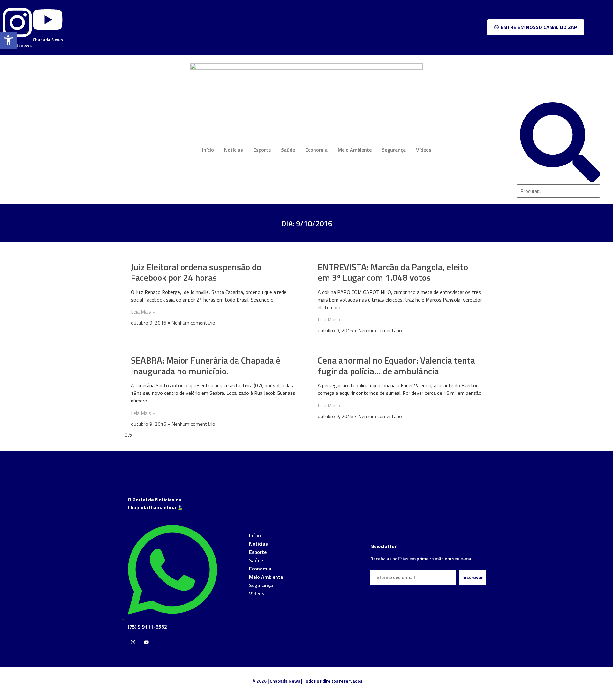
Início (208, 150)
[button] (8, 40)
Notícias (233, 150)
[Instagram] (133, 642)
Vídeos (423, 150)
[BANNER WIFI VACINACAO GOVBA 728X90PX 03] (306, 68)
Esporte (262, 150)
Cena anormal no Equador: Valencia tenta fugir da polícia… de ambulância (396, 365)
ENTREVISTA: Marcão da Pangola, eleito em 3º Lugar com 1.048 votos (393, 272)
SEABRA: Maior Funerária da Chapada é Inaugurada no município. (205, 365)
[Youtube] (146, 642)
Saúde (288, 150)
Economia (316, 150)
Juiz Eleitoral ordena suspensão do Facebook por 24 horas (196, 272)
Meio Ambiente (355, 150)
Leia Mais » (143, 312)
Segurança (394, 150)
